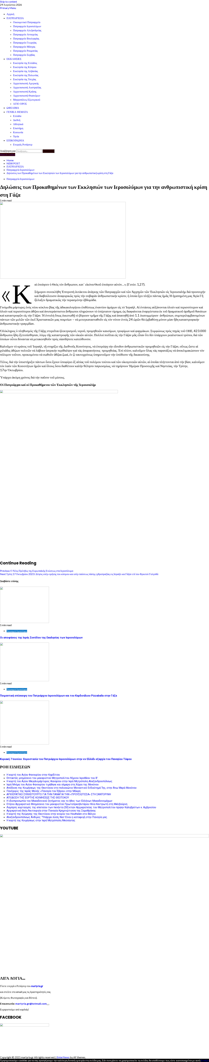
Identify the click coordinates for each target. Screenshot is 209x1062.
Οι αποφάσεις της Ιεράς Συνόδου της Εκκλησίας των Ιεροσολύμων (41, 637)
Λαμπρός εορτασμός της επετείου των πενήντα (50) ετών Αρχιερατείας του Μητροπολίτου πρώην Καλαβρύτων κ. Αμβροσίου (81, 807)
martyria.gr (37, 985)
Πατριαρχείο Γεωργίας (25, 43)
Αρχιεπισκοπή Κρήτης (24, 91)
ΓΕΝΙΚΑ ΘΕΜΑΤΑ (17, 112)
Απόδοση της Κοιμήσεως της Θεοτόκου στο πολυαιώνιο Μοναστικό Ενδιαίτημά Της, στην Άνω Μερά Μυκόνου (72, 787)
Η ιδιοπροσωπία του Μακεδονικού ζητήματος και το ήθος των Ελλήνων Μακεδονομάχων (59, 800)
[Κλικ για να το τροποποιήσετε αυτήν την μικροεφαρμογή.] (48, 1004)
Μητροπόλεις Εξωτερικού (26, 100)
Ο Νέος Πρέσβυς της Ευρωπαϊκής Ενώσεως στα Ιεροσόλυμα (36, 570)
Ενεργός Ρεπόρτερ (22, 144)
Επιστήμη (18, 128)
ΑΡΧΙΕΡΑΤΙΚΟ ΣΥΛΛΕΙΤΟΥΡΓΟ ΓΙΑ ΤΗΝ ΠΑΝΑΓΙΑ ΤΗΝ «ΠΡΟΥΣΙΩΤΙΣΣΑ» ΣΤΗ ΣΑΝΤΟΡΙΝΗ (59, 794)
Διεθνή (16, 120)
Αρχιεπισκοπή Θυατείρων (26, 96)
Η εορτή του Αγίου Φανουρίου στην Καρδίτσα (33, 774)
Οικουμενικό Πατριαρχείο (26, 22)
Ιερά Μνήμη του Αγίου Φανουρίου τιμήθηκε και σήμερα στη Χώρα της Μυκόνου (53, 784)
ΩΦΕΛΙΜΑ (13, 108)
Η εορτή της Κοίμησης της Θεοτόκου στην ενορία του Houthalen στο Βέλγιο (51, 813)
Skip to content (8, 1)
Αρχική (10, 14)
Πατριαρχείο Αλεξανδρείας (27, 30)
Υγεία (16, 136)
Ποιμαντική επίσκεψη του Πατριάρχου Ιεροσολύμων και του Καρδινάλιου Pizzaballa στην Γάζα (58, 695)
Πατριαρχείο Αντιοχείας (25, 34)
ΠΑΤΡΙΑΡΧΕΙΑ (15, 18)
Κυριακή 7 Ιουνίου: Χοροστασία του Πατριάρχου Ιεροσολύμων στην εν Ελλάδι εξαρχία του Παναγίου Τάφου (66, 759)
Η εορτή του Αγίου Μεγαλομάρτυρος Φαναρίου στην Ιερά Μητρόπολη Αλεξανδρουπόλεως (59, 781)
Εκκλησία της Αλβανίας (25, 71)
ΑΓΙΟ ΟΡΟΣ (20, 104)
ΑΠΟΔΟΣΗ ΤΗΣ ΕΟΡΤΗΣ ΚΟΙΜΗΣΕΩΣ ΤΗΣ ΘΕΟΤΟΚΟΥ (38, 797)
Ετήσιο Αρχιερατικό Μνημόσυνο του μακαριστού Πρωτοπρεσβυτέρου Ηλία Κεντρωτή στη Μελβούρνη (67, 804)
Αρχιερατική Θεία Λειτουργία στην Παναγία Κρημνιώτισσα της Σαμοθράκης (51, 810)
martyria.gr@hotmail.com (31, 1003)
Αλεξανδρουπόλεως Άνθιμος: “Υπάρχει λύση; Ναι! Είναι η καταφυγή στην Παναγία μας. (57, 817)
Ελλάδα (17, 116)
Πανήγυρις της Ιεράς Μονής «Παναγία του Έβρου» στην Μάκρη (43, 791)
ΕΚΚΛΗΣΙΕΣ (14, 59)
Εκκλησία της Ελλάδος (25, 63)
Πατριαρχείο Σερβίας (24, 55)
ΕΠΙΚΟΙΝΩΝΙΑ (15, 140)
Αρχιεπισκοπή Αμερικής (26, 83)
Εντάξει (205, 1060)
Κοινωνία (18, 132)
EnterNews (63, 1057)
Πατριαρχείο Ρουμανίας (25, 51)
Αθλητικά (18, 124)
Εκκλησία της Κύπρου (24, 67)
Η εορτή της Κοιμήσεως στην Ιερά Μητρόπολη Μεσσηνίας (41, 820)
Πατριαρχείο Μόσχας (24, 47)
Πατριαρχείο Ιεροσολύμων (27, 26)
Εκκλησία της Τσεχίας (24, 79)
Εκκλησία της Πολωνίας (25, 75)
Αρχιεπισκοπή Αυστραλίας (27, 87)
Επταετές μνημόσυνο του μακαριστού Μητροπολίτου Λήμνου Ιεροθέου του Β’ (52, 778)
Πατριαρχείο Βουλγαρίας (26, 38)
